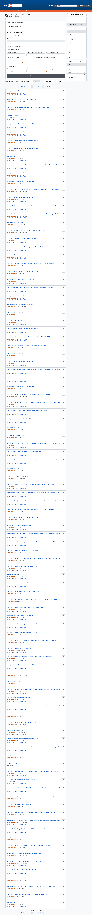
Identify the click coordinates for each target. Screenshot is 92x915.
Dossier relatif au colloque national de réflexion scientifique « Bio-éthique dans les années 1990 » (34, 689)
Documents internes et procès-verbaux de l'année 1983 (22, 197)
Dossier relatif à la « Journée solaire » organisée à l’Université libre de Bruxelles (29, 247)
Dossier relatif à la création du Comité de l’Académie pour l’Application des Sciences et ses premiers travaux (34, 771)
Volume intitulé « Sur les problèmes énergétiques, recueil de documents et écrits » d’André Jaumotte (34, 206)
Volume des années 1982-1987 (15, 730)
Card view (30, 81)
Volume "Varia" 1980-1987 (14, 673)
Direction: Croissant (60, 81)
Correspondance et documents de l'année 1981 (20, 91)
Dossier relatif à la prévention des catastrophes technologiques (25, 607)
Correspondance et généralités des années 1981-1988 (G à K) (24, 853)
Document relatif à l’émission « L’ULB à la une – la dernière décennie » (27, 345)
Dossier (76, 67)
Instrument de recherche (52, 52)
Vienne (76, 53)
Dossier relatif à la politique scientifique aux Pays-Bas (22, 566)
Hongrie (76, 50)
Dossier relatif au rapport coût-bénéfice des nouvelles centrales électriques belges (30, 263)
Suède (76, 58)
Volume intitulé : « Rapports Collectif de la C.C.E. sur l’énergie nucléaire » (27, 829)
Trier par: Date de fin (49, 81)
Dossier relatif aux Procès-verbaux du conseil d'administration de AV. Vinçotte (29, 107)
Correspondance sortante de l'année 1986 (19, 525)
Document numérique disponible (34, 52)
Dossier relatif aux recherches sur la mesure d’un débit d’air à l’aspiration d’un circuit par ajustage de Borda (34, 402)
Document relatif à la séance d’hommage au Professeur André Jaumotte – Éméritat (30, 509)
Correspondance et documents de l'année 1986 (20, 615)
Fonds (76, 80)
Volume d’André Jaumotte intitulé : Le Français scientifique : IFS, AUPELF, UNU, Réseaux (32, 337)
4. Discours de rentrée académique (17, 378)
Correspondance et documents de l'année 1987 (20, 665)
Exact (59, 71)
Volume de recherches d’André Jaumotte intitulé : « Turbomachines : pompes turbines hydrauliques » (34, 624)
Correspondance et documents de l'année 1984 (20, 279)
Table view (37, 81)
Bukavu (76, 45)
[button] (49, 5)
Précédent (23, 86)
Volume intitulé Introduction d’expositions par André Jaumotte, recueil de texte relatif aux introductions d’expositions (34, 886)
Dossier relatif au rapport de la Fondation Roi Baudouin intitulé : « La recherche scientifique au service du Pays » (34, 460)
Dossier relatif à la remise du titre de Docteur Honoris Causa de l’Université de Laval (31, 656)
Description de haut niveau (13, 43)
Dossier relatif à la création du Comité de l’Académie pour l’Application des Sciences (31, 812)
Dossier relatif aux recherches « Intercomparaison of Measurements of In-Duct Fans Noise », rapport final (34, 558)
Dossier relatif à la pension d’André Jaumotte (19, 648)
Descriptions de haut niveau (14, 63)
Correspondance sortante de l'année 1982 (19, 132)
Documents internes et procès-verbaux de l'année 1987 (22, 738)
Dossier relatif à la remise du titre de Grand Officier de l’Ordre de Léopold (28, 894)
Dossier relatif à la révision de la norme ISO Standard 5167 (23, 550)
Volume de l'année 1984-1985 (15, 353)
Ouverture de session (85, 5)
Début (8, 68)
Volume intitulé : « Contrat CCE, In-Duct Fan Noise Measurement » (25, 870)
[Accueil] (13, 5)
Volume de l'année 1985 (13, 427)
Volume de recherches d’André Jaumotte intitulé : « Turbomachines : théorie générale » (31, 484)
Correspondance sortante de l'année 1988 (19, 837)
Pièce (76, 70)
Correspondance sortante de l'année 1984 (19, 296)
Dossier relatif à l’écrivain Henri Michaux (18, 697)
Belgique (76, 37)
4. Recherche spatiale (13, 115)
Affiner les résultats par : (77, 15)
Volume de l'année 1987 (13, 681)
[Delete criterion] (64, 29)
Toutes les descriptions (29, 63)
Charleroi (76, 40)
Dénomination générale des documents (45, 57)
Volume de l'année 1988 (13, 902)
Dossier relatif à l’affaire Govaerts (16, 320)
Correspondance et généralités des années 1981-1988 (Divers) (24, 861)
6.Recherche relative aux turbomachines (18, 583)
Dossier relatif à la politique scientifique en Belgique (21, 722)
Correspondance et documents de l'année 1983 (20, 181)
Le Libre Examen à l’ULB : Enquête (16, 435)
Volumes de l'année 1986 (14, 574)
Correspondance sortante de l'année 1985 (19, 419)
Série (76, 73)
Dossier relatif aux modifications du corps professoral (22, 140)
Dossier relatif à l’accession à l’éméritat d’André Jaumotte (23, 591)
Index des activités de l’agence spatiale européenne (21, 99)
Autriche (76, 47)
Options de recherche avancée (15, 22)
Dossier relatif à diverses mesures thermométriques (22, 238)
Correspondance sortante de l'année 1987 (19, 755)
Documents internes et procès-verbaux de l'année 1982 (22, 148)
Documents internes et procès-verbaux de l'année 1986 (22, 517)
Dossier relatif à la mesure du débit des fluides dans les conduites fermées (28, 845)
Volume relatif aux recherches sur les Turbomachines (22, 632)
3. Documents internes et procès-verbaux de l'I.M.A (21, 779)
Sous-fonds (76, 78)
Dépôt (8, 38)
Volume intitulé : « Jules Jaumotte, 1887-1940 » (20, 304)
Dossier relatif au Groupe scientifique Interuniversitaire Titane (24, 451)
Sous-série (76, 75)
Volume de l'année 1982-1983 (15, 222)
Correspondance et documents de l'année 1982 (20, 124)
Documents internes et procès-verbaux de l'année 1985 (22, 361)
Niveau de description (12, 52)
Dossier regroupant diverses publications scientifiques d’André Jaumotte (27, 230)
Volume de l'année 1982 (13, 156)
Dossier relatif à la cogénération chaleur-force (20, 804)
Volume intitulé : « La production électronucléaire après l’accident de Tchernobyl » (30, 878)
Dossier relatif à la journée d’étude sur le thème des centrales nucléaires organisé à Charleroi (33, 501)
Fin (27, 68)
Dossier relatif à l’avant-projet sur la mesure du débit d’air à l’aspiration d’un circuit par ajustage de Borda (34, 189)
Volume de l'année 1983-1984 (15, 312)
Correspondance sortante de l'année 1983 (19, 173)
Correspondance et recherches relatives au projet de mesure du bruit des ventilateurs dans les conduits (34, 443)
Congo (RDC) (76, 42)
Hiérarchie (23, 81)
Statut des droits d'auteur (13, 57)
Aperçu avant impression (12, 81)
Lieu (69, 29)
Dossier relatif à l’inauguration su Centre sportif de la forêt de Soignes (27, 410)
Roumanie (76, 35)
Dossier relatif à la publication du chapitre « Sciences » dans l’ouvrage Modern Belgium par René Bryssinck (34, 796)
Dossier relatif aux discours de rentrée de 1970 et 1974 (22, 328)
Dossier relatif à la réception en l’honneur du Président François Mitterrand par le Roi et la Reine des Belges (34, 165)
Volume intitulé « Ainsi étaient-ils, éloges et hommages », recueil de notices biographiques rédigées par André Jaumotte (34, 533)
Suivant (48, 86)
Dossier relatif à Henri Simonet (15, 255)
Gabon (76, 55)
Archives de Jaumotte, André (19, 94)
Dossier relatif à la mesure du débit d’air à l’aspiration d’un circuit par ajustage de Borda (32, 640)
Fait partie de (72, 19)
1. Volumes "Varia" (12, 763)
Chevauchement (52, 71)
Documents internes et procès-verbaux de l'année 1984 (22, 271)
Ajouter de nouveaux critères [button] (14, 32)
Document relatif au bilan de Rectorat (17, 476)
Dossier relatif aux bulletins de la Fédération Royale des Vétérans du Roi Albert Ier (30, 287)
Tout (69, 22)
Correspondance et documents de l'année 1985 (20, 386)
